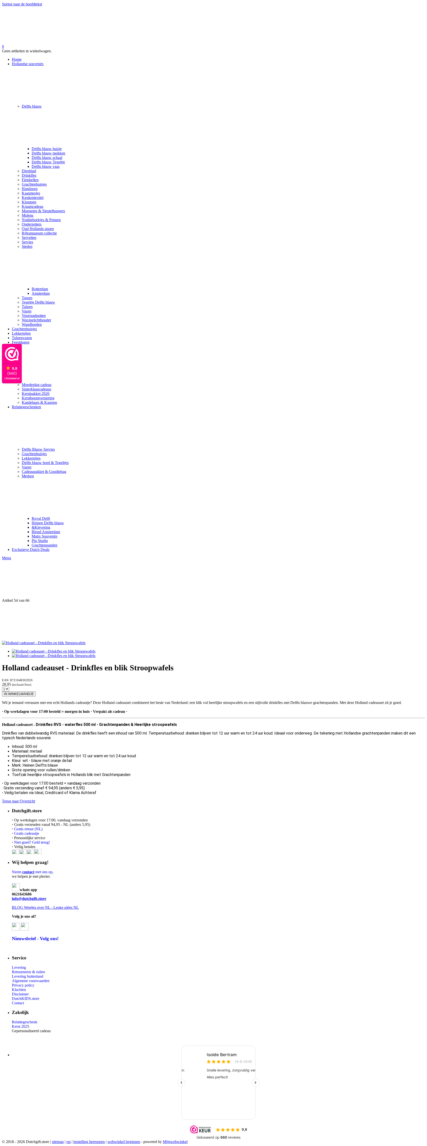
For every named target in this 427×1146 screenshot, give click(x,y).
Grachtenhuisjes (34, 184)
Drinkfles (29, 175)
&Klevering (41, 527)
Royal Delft (41, 518)
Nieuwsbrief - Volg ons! (35, 938)
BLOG (17, 907)
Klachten (19, 990)
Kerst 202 (19, 1026)
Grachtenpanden (44, 545)
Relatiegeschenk (24, 1022)
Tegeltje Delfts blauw (38, 302)
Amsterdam (41, 293)
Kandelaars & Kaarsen (39, 402)
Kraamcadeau (32, 206)
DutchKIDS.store (25, 998)
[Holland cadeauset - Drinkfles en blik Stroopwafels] (43, 643)
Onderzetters (32, 224)
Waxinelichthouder (36, 320)
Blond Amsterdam (46, 532)
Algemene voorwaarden (30, 981)
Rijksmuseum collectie (39, 233)
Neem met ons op (32, 872)
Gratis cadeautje (27, 833)
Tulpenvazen (22, 338)
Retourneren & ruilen (28, 972)
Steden (27, 246)
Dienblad (29, 171)
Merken (28, 476)
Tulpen (27, 307)
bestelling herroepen (89, 1142)
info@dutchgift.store (29, 898)
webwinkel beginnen (123, 1142)
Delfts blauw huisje (47, 149)
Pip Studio (40, 541)
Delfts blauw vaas (46, 166)
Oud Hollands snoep (38, 229)
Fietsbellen (30, 180)
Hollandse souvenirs (27, 64)
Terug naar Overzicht (18, 801)
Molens (27, 215)
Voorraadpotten (34, 315)
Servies (27, 242)
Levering (19, 967)
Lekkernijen (21, 333)
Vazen (26, 311)
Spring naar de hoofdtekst (22, 4)
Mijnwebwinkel (175, 1142)
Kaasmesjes (31, 193)
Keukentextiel (32, 197)
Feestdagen (20, 342)
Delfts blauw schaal (47, 157)
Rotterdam (40, 289)
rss (68, 1142)
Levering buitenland (27, 976)
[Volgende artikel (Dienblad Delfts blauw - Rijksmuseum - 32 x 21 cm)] (213, 622)
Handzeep (30, 189)
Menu (6, 558)
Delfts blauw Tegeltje (48, 162)
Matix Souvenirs (44, 536)
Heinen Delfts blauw (48, 523)
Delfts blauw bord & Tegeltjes (45, 463)
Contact (18, 1003)
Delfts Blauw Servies (38, 449)
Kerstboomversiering (38, 398)
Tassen (27, 298)
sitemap (58, 1142)
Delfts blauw (32, 106)
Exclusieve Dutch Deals (30, 549)
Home (16, 59)
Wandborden (32, 324)
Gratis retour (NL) (28, 829)
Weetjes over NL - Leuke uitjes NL (51, 907)
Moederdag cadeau (36, 385)
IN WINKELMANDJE (19, 694)
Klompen (29, 202)
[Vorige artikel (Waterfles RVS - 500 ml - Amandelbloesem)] (213, 579)
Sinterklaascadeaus (36, 389)
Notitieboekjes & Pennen (41, 220)
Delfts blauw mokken (48, 153)
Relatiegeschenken (26, 407)
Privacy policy (23, 985)
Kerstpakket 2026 (35, 393)
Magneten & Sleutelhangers (43, 211)
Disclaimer (20, 994)
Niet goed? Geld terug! (32, 842)
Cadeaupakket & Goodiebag (44, 471)
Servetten (29, 237)
